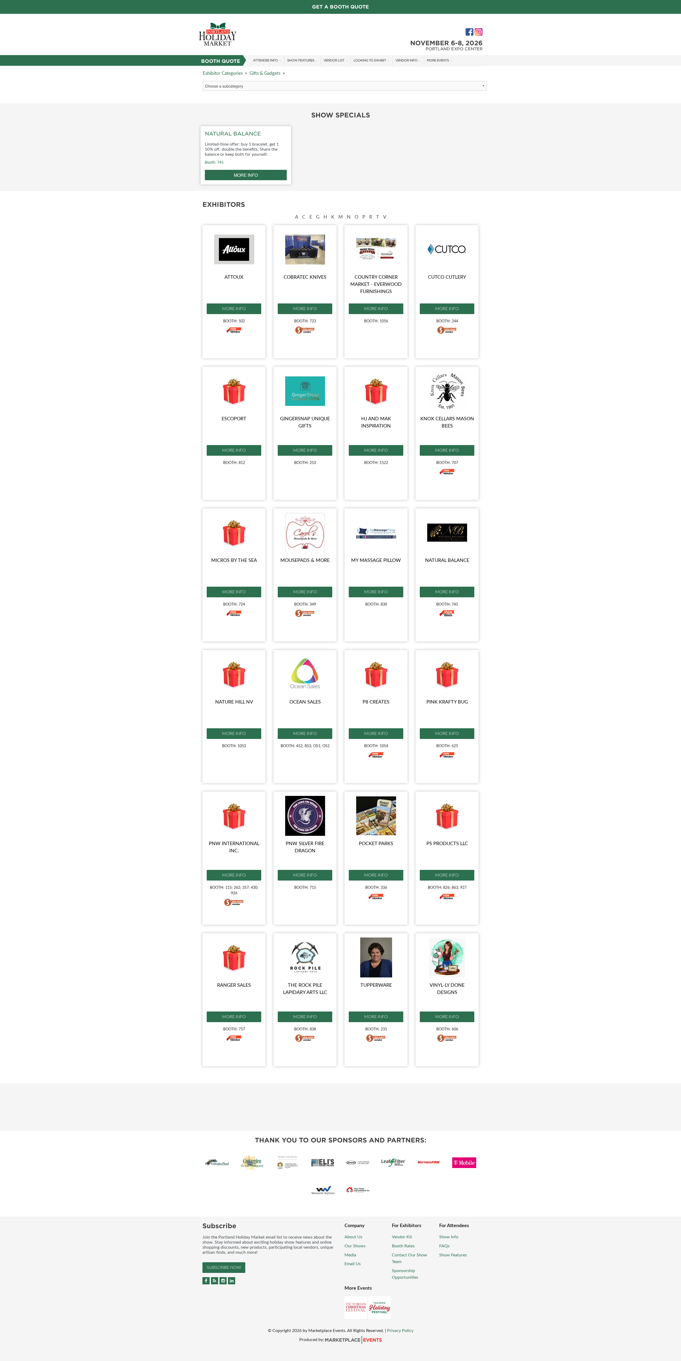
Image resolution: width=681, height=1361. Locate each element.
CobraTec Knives (305, 277)
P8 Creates (376, 702)
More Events (438, 60)
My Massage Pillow (376, 560)
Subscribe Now (224, 1267)
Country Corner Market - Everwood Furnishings (376, 284)
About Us (353, 1237)
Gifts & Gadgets (265, 73)
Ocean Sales (305, 702)
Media (350, 1255)
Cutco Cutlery (447, 277)
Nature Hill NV (234, 702)
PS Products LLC (447, 843)
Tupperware (376, 985)
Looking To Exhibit (370, 60)
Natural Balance (447, 560)
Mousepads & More (305, 560)
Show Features (300, 60)
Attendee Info (265, 60)
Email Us (352, 1264)
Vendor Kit (402, 1237)
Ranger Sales (234, 985)
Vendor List (333, 60)
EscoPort (234, 419)
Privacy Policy (400, 1331)
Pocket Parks (376, 843)
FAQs (444, 1246)
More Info (234, 309)
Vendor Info (406, 60)
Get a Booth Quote (340, 7)
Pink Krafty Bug (447, 702)
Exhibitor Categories (223, 73)
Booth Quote (220, 61)
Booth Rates (403, 1246)
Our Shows (355, 1246)
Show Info (448, 1237)
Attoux (234, 277)
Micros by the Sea (234, 560)
